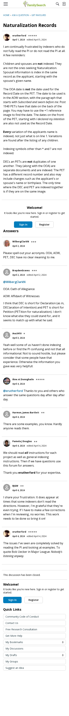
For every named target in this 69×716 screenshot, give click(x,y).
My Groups (11, 661)
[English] (34, 4)
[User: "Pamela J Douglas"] (6, 443)
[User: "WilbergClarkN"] (6, 243)
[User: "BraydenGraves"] (6, 272)
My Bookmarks (34, 642)
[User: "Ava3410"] (6, 335)
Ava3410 (16, 333)
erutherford (19, 35)
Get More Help (13, 635)
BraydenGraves (21, 270)
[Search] (57, 4)
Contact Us (11, 623)
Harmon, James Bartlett (25, 412)
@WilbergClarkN (14, 282)
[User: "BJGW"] (6, 487)
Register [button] (44, 224)
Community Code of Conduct (22, 616)
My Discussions (14, 648)
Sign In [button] (23, 224)
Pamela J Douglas (22, 441)
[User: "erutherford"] (6, 37)
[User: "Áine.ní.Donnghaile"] (6, 381)
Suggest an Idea (14, 668)
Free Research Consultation (21, 629)
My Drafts (34, 655)
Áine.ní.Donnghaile (23, 379)
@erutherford (13, 391)
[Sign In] (64, 4)
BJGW (15, 485)
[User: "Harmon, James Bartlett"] (6, 414)
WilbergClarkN (20, 241)
